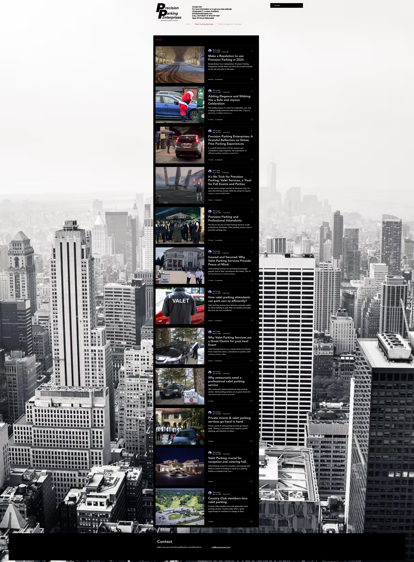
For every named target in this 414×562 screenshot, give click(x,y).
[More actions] (252, 51)
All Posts (158, 40)
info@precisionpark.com (202, 14)
